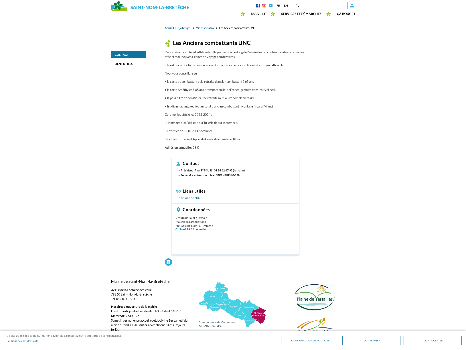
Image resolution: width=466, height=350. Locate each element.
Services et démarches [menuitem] (301, 14)
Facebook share (168, 262)
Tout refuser (371, 340)
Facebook (258, 5)
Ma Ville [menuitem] (258, 14)
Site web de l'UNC (190, 198)
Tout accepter (432, 340)
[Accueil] (150, 5)
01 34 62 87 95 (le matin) (191, 229)
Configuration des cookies (310, 340)
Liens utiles (124, 63)
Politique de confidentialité (22, 340)
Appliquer (297, 5)
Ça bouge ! (184, 28)
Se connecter (351, 5)
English (286, 5)
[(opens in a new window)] (232, 304)
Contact (270, 5)
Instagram (264, 5)
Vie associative (205, 28)
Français (278, 5)
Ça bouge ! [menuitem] (346, 14)
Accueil (169, 28)
